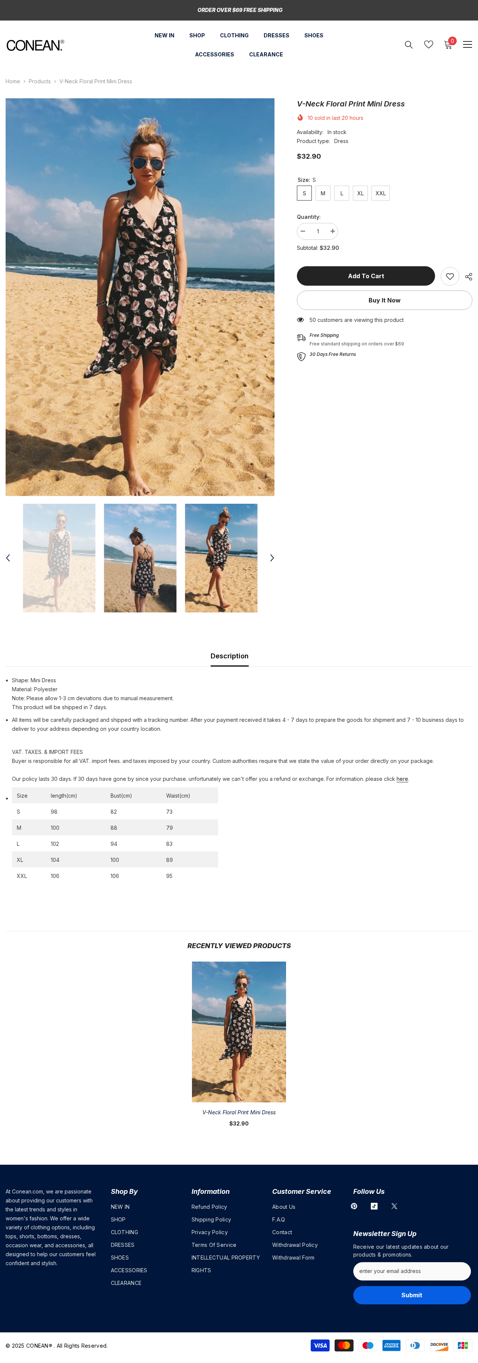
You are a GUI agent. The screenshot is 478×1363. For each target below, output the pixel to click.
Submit (411, 1295)
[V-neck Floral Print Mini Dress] (239, 1032)
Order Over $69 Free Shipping (240, 10)
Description (230, 656)
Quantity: (309, 217)
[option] (140, 297)
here (402, 779)
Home (13, 81)
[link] (450, 276)
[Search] (409, 45)
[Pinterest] (354, 1206)
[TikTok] (374, 1206)
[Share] (465, 277)
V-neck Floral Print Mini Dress (239, 1112)
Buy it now (385, 300)
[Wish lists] (428, 44)
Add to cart (366, 276)
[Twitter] (394, 1206)
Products (40, 81)
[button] (7, 557)
